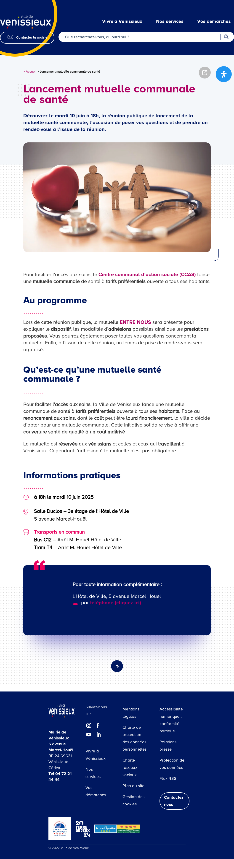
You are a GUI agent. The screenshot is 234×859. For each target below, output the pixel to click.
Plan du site (133, 785)
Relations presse (168, 745)
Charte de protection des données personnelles (134, 738)
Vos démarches (95, 791)
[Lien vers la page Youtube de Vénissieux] (89, 734)
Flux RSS (168, 778)
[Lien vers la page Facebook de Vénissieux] (98, 725)
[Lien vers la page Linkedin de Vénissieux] (98, 734)
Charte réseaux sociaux (129, 767)
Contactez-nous (174, 801)
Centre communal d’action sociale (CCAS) (147, 275)
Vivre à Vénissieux (95, 755)
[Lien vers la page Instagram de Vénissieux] (89, 725)
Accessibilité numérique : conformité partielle (171, 720)
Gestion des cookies (133, 800)
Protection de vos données (172, 764)
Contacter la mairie (31, 37)
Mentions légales (130, 713)
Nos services (93, 773)
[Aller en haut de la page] (213, 779)
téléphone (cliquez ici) (115, 603)
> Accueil (29, 71)
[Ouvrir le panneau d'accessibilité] (224, 74)
